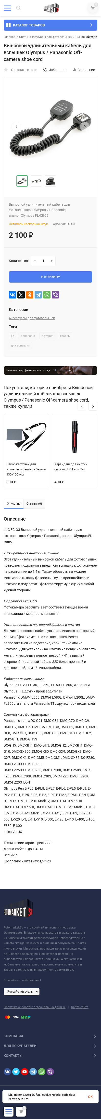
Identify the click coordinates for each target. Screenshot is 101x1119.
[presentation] (16, 126)
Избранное (57, 70)
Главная (9, 37)
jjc (12, 336)
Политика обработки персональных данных (34, 1007)
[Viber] (55, 294)
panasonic (28, 336)
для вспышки (20, 345)
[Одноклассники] (29, 294)
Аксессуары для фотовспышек (50, 37)
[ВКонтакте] (12, 294)
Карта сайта (79, 1007)
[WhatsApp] (46, 294)
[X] (21, 294)
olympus (47, 336)
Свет (22, 37)
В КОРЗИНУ (50, 277)
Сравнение (86, 70)
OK (90, 1097)
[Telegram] (38, 294)
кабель (65, 336)
